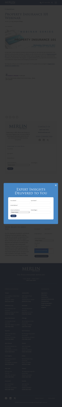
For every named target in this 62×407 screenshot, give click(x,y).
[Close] (56, 185)
